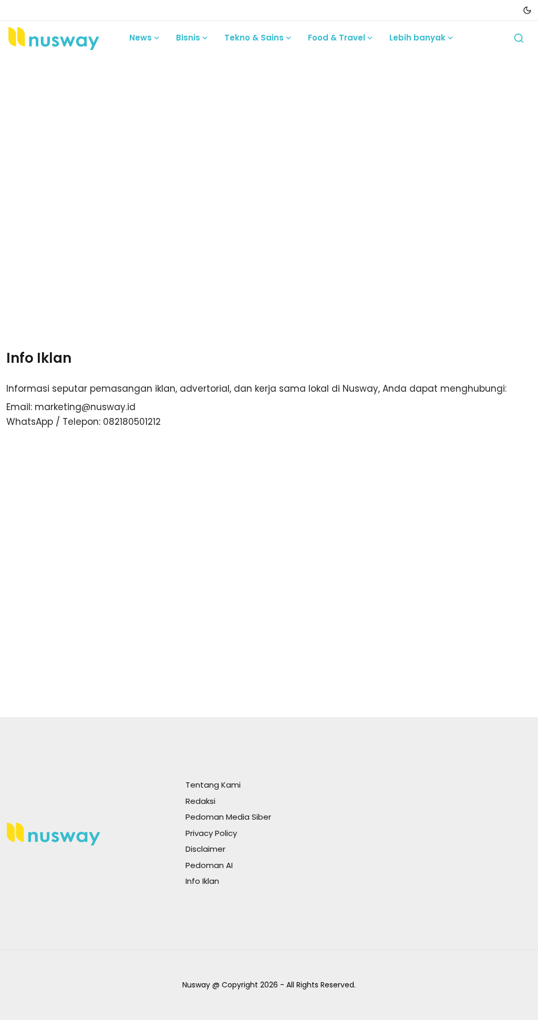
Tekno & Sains (254, 37)
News (140, 37)
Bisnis (188, 37)
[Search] (519, 38)
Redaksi (200, 801)
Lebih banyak (417, 37)
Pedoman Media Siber (228, 816)
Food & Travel (336, 37)
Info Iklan (202, 880)
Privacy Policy (211, 833)
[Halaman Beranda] (53, 38)
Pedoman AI (209, 865)
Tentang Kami (213, 784)
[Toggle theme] (527, 10)
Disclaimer (205, 848)
